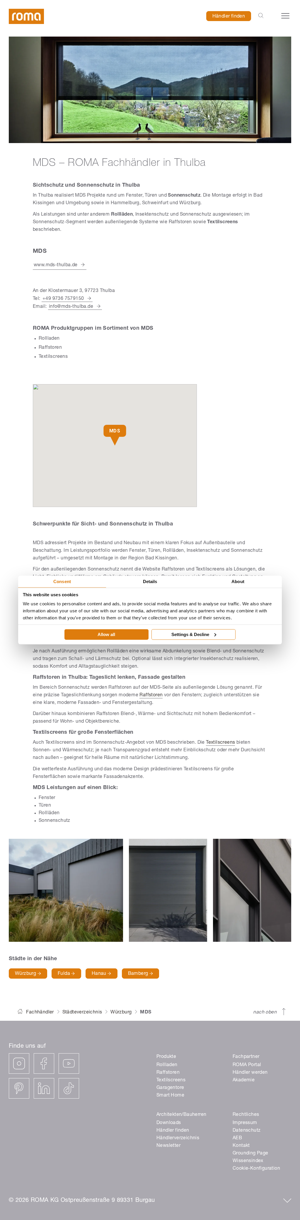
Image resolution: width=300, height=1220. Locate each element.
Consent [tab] (62, 581)
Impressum (245, 1123)
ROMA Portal (247, 1065)
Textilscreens (220, 742)
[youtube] (69, 1063)
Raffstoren (151, 695)
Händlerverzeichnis (177, 1138)
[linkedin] (44, 1088)
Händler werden (250, 1072)
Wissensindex (248, 1161)
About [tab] (237, 581)
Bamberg (138, 974)
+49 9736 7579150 (63, 299)
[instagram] (19, 1063)
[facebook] (44, 1063)
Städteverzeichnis (82, 1012)
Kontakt (241, 1146)
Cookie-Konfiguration (256, 1168)
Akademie (244, 1080)
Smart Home (170, 1095)
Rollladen (167, 1065)
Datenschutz (246, 1130)
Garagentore (170, 1088)
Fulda (64, 974)
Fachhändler (40, 1012)
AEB (237, 1138)
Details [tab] (150, 581)
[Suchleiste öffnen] (260, 16)
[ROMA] (26, 16)
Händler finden (228, 16)
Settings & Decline (190, 634)
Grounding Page (250, 1153)
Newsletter (168, 1146)
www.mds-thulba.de (56, 265)
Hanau (100, 974)
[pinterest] (19, 1088)
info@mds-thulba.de (71, 307)
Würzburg (26, 974)
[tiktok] (69, 1088)
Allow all (106, 634)
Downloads (168, 1123)
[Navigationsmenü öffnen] (285, 16)
